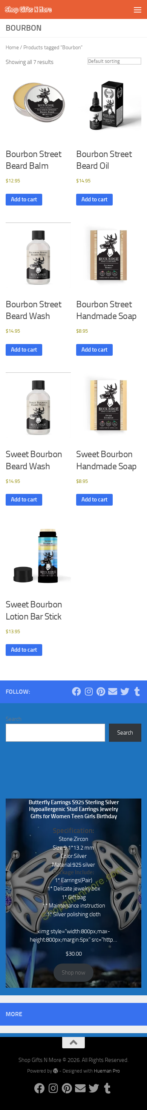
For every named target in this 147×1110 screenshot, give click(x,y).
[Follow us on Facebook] (76, 691)
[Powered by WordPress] (55, 1070)
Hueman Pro (107, 1071)
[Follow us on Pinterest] (100, 691)
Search (13, 719)
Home (12, 47)
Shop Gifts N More (28, 9)
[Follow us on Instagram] (88, 691)
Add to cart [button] (24, 199)
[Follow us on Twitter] (124, 691)
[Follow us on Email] (112, 691)
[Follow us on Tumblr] (136, 691)
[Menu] (137, 9)
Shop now (73, 972)
